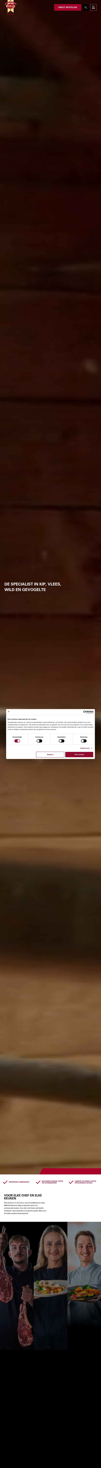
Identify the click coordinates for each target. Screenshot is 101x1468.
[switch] (39, 740)
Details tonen (85, 748)
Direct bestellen (67, 7)
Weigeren (50, 754)
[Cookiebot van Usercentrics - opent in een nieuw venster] (84, 712)
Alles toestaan (79, 754)
